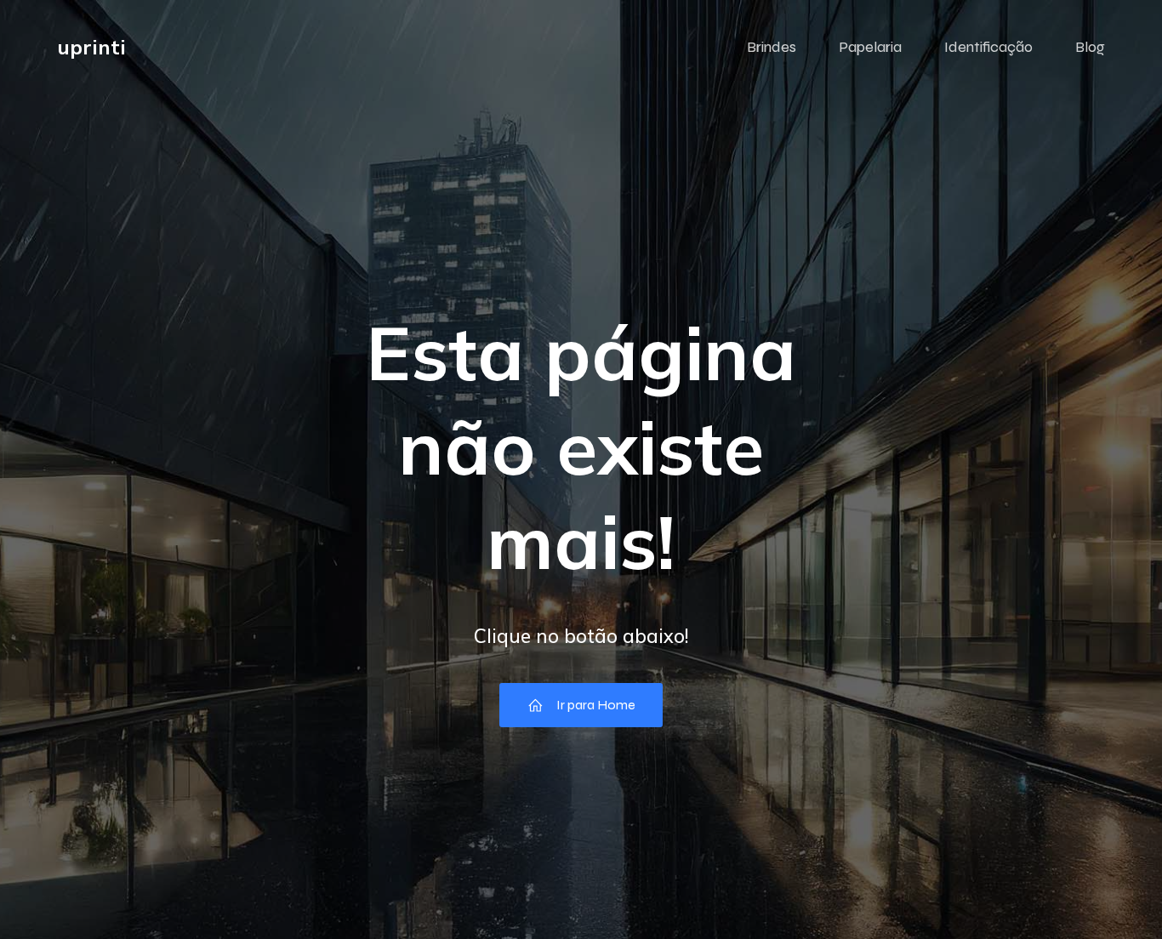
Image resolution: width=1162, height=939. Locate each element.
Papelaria (870, 46)
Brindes (771, 46)
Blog (1090, 46)
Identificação (988, 46)
